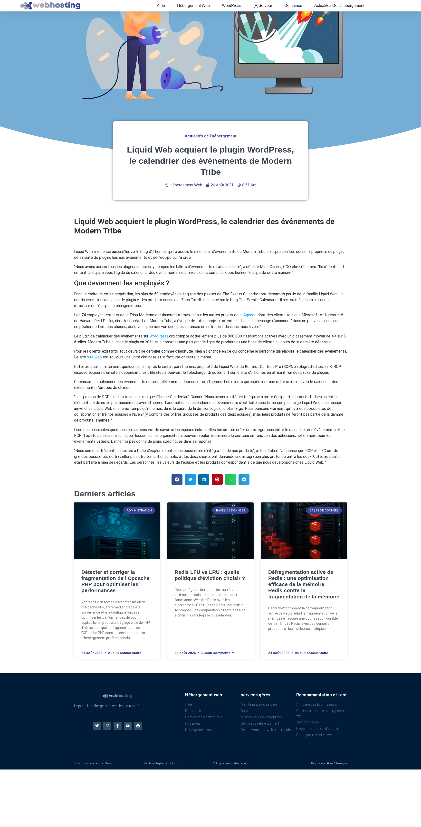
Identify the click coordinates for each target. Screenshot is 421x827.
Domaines (293, 5)
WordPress (231, 5)
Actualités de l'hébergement (339, 5)
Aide (161, 5)
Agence (250, 315)
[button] (177, 479)
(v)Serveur (262, 5)
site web (94, 357)
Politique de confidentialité (229, 763)
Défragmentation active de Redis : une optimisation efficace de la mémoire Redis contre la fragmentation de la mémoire (303, 584)
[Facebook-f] (118, 726)
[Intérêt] (138, 726)
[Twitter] (97, 726)
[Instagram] (107, 726)
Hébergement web (193, 5)
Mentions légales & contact (160, 763)
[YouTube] (128, 726)
